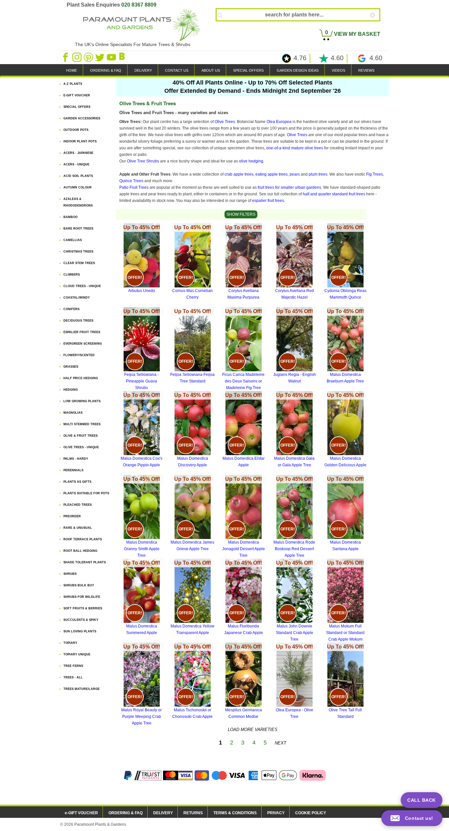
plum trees (318, 174)
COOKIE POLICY (310, 813)
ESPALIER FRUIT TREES (81, 332)
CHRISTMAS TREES (78, 251)
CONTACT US (176, 70)
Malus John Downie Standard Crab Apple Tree (294, 601)
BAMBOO (70, 217)
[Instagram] (77, 57)
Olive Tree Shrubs (143, 161)
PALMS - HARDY (75, 458)
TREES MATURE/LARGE (81, 689)
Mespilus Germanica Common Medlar (243, 681)
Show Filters (240, 214)
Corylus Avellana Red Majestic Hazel (294, 262)
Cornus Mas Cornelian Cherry (192, 262)
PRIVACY (276, 813)
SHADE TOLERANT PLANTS (84, 562)
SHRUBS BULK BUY (78, 585)
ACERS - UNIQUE (76, 164)
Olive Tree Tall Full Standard (345, 681)
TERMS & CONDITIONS (235, 813)
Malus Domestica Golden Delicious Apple (345, 429)
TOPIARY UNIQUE (76, 654)
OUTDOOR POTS (75, 130)
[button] (411, 818)
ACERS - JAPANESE (78, 153)
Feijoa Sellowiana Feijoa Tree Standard (192, 345)
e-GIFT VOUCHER (81, 813)
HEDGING (70, 389)
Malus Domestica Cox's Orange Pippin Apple (141, 429)
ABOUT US (210, 70)
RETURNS (193, 813)
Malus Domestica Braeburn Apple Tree (345, 345)
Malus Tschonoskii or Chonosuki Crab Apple (192, 681)
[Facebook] (66, 57)
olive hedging (251, 161)
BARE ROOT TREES (78, 228)
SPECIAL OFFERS (248, 70)
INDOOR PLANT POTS (80, 141)
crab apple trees (239, 174)
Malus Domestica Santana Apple (345, 513)
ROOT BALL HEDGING (80, 550)
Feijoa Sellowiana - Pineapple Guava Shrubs (141, 349)
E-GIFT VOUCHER (76, 95)
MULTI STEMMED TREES (82, 424)
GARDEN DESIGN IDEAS (298, 70)
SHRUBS (70, 573)
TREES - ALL (73, 677)
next (280, 743)
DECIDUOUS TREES (78, 320)
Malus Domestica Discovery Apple (192, 429)
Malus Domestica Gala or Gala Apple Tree (294, 429)
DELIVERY (143, 70)
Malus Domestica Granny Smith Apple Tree (141, 517)
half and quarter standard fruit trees (334, 194)
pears (295, 174)
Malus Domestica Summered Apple (141, 597)
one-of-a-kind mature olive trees (294, 148)
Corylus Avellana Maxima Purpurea (243, 262)
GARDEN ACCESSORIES (81, 118)
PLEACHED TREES (77, 504)
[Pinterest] (89, 57)
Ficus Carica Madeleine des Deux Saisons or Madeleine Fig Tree (243, 349)
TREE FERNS (73, 666)
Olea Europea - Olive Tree (294, 681)
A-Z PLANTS (72, 84)
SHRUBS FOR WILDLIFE (81, 597)
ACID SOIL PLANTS (78, 176)
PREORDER (72, 516)
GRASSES (70, 366)
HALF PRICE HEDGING (80, 378)
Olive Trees (225, 121)
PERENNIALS (73, 470)
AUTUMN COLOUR (77, 187)
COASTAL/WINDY (76, 297)
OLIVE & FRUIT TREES (80, 435)
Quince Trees (131, 181)
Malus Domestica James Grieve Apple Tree (192, 513)
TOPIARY (70, 643)
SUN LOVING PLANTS (79, 631)
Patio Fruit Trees (134, 187)
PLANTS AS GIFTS (77, 481)
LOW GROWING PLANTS (82, 401)
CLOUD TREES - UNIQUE (82, 286)
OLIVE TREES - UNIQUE (81, 447)
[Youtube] (112, 57)
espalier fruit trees (268, 200)
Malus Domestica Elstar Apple (244, 429)
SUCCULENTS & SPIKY (80, 620)
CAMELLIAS (72, 240)
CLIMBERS (71, 274)
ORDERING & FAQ (105, 70)
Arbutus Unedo (141, 259)
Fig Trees (374, 174)
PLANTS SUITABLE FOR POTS (86, 493)
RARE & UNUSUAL (77, 527)
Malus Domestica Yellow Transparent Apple (192, 597)
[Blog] (123, 57)
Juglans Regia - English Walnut (294, 345)
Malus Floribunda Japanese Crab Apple (243, 597)
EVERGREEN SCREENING (82, 343)
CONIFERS (71, 309)
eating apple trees (271, 174)
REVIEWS (366, 70)
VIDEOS (338, 70)
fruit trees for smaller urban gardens (289, 187)
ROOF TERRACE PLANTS (82, 539)
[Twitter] (100, 57)
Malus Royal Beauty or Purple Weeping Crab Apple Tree (141, 684)
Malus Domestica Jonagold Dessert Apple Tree (243, 517)
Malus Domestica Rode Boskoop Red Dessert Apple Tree (294, 517)
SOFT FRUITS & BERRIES (82, 608)
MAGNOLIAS (73, 412)
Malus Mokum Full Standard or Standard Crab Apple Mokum (345, 601)
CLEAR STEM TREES (79, 263)
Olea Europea (279, 121)
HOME (71, 70)
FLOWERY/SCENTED (79, 355)
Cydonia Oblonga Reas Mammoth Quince (345, 262)
